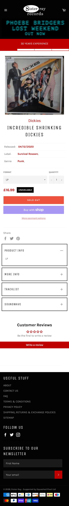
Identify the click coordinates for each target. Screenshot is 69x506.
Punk (21, 161)
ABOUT (7, 385)
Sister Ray (16, 489)
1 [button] (8, 50)
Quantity (53, 172)
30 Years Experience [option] (34, 43)
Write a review (34, 344)
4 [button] (60, 50)
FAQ (5, 396)
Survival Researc (28, 153)
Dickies (34, 120)
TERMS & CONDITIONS (17, 401)
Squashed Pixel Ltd (46, 489)
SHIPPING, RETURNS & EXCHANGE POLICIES (29, 412)
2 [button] (25, 50)
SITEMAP (8, 417)
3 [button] (43, 50)
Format (7, 172)
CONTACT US (10, 390)
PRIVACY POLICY (12, 406)
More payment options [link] (34, 218)
